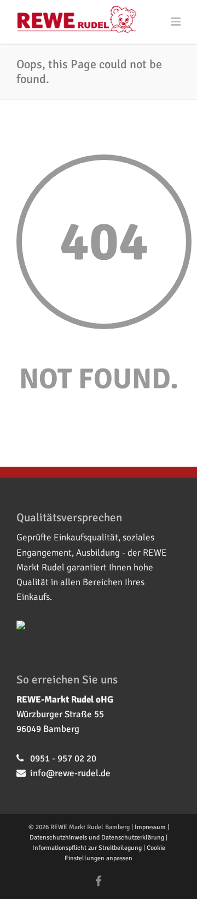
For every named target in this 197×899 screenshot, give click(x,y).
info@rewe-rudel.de (70, 773)
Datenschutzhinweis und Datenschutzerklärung (97, 837)
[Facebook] (98, 881)
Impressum (150, 827)
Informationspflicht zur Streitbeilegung (87, 848)
